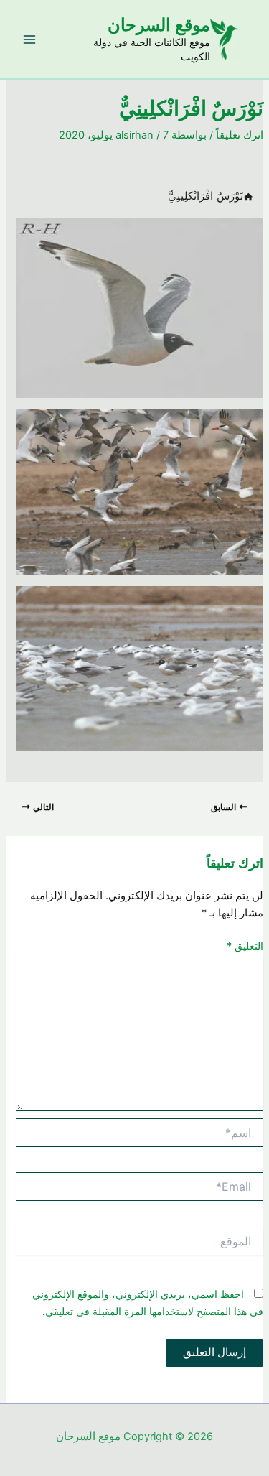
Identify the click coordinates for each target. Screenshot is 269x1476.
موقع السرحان (159, 24)
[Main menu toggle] (29, 39)
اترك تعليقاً (239, 135)
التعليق (245, 945)
